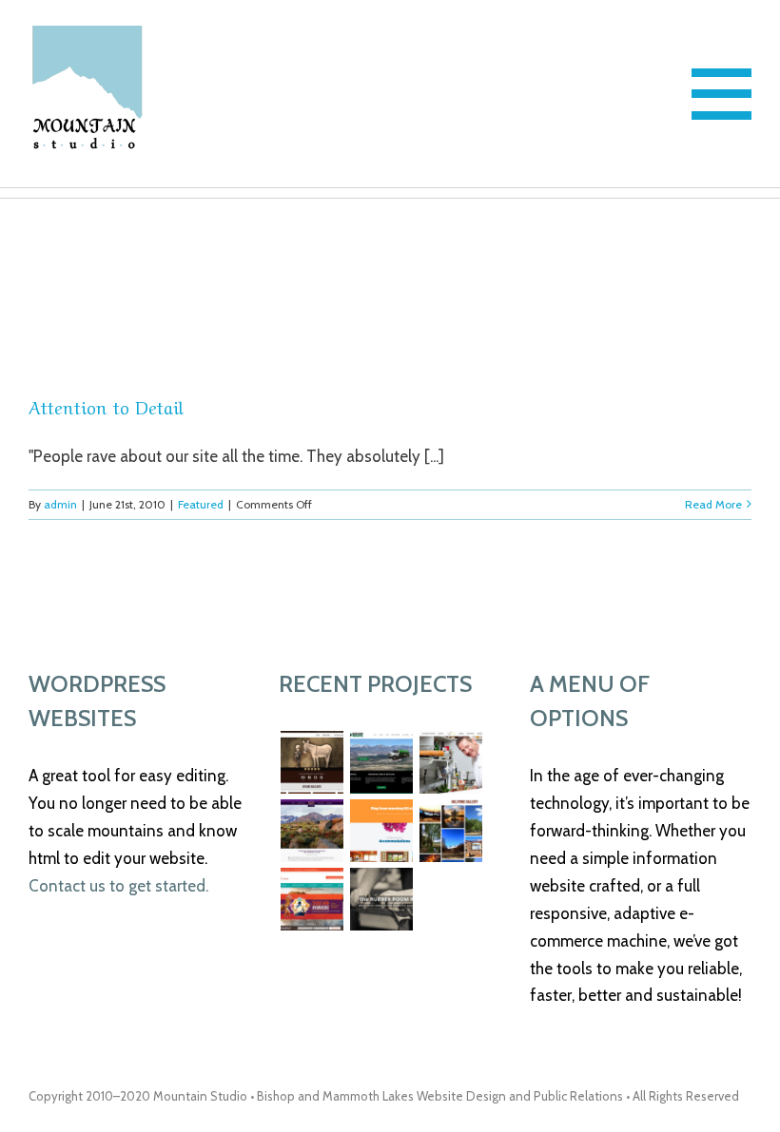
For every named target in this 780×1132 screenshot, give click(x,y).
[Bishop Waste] (381, 762)
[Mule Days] (311, 762)
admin (60, 504)
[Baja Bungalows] (381, 830)
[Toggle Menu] (722, 94)
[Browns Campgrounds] (450, 830)
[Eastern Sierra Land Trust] (311, 830)
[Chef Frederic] (450, 762)
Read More (713, 504)
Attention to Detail (106, 405)
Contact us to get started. (118, 885)
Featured (201, 504)
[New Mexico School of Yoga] (311, 899)
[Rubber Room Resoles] (381, 899)
